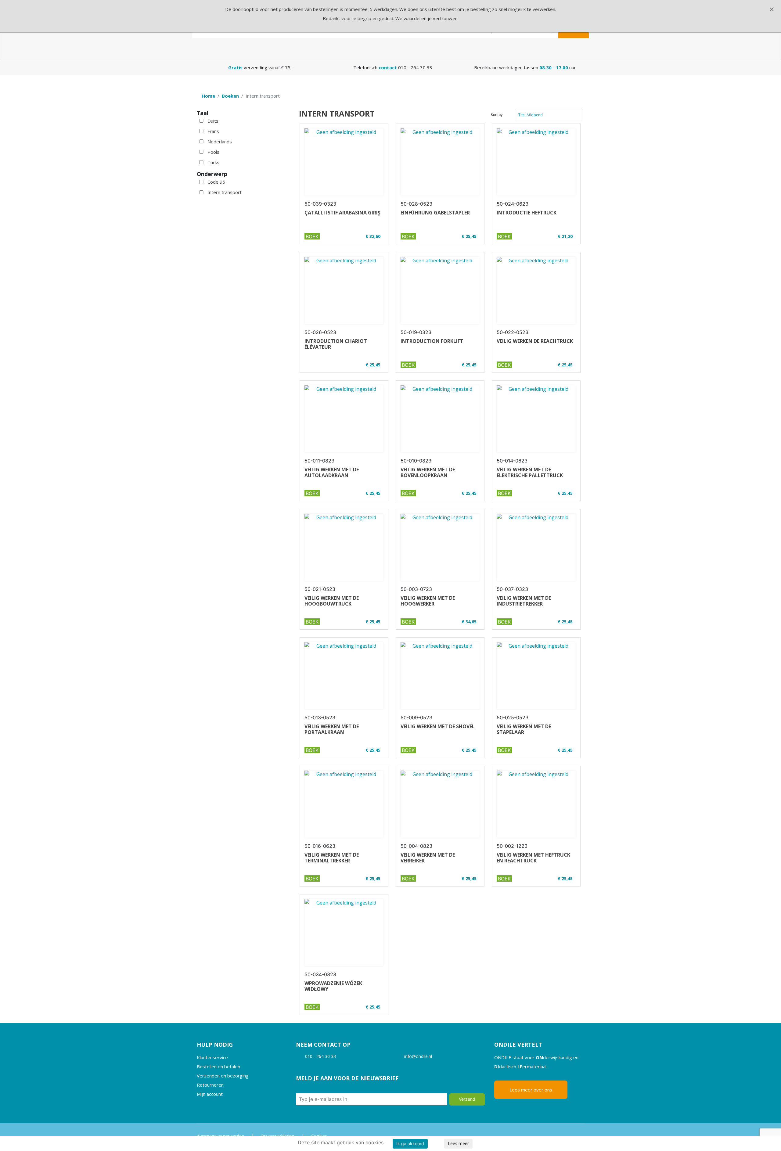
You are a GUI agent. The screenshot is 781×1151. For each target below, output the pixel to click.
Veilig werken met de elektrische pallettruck (530, 472)
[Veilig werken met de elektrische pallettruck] (536, 418)
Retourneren (210, 1085)
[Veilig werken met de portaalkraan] (343, 675)
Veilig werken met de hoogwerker (428, 601)
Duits (212, 121)
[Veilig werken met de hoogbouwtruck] (343, 547)
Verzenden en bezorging (223, 1076)
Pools (213, 152)
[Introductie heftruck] (536, 162)
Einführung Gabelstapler (435, 212)
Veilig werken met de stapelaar (524, 729)
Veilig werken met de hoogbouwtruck (331, 601)
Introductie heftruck (526, 212)
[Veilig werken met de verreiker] (440, 804)
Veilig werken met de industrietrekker (524, 601)
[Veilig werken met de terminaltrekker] (343, 804)
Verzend (467, 1099)
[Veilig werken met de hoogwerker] (440, 547)
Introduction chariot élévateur (335, 344)
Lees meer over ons (530, 1090)
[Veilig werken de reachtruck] (536, 290)
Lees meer (458, 1143)
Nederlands (219, 141)
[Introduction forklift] (440, 290)
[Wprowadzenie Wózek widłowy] (343, 932)
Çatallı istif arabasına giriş (342, 212)
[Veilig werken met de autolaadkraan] (343, 418)
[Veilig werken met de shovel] (440, 675)
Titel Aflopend (530, 114)
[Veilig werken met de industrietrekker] (536, 547)
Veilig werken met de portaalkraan (331, 729)
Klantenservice (212, 1057)
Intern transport (224, 192)
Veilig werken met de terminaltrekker (331, 857)
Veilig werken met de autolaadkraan (331, 472)
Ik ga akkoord (410, 1143)
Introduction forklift (432, 341)
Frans (213, 131)
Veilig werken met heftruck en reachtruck (533, 857)
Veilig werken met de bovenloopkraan (428, 472)
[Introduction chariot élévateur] (343, 290)
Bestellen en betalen (218, 1066)
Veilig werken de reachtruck (535, 341)
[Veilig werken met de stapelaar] (536, 675)
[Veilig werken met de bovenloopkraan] (440, 418)
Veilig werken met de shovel (438, 726)
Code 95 (216, 182)
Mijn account (210, 1094)
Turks (213, 162)
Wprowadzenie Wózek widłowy (333, 986)
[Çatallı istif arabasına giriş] (343, 162)
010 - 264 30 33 (320, 1056)
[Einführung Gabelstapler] (440, 162)
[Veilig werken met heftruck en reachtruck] (536, 804)
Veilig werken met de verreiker (428, 857)
